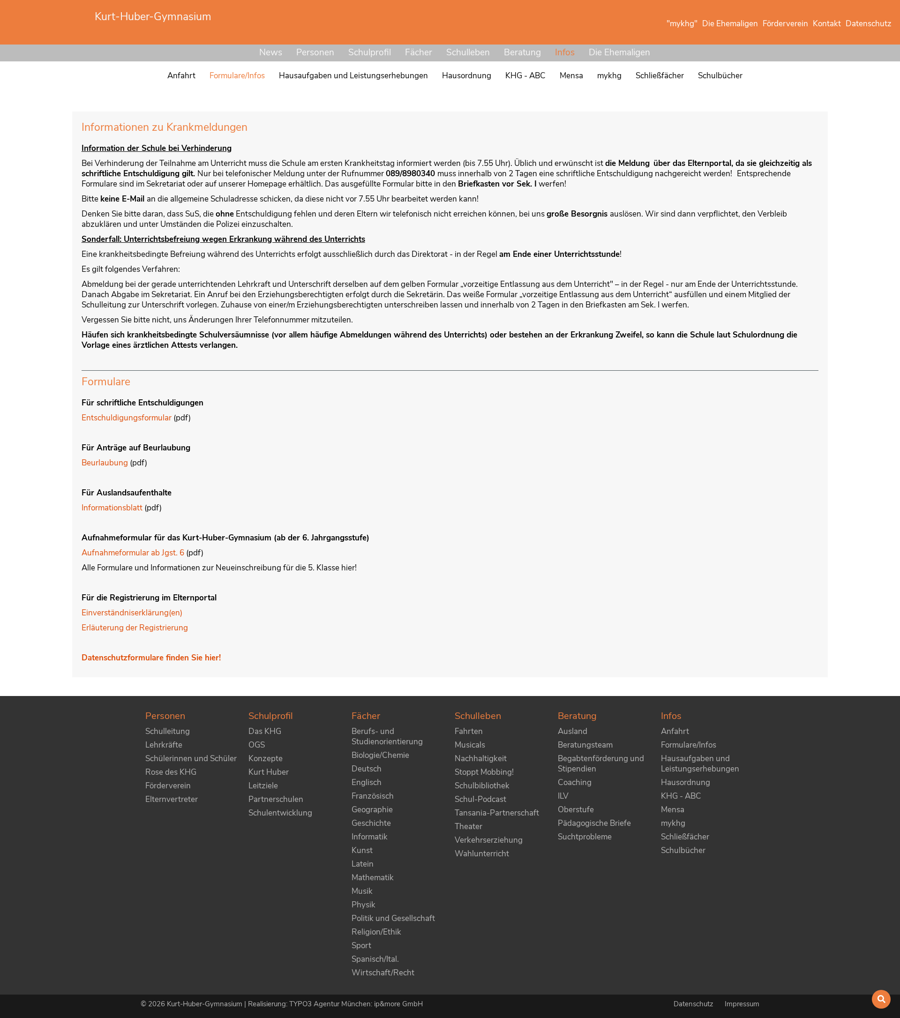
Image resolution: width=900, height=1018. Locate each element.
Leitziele (263, 785)
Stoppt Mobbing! (484, 772)
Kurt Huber (268, 772)
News (270, 52)
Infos (565, 52)
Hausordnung (685, 782)
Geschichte (371, 823)
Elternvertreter (171, 799)
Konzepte (265, 758)
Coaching (575, 782)
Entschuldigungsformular (127, 417)
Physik (363, 904)
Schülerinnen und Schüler (191, 758)
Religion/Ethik (376, 932)
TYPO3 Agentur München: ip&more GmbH (356, 1004)
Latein (363, 864)
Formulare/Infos (688, 745)
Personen (315, 52)
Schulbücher (683, 850)
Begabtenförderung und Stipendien (601, 763)
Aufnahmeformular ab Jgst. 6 (134, 552)
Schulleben (468, 52)
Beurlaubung (105, 462)
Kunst (362, 850)
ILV (563, 796)
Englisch (367, 782)
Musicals (470, 745)
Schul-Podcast (480, 799)
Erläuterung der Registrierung (135, 627)
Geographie (372, 809)
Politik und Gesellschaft (393, 918)
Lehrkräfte (163, 745)
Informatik (370, 836)
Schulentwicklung (280, 813)
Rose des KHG (170, 772)
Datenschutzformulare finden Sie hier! (151, 657)
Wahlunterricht (482, 853)
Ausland (572, 731)
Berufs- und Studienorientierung (387, 736)
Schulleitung (167, 731)
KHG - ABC (681, 796)
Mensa (672, 809)
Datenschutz (694, 1004)
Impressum (742, 1004)
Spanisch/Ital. (375, 959)
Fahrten (469, 731)
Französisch (373, 796)
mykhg (673, 823)
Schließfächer (685, 836)
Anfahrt (675, 731)
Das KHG (264, 731)
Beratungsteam (585, 745)
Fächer (418, 52)
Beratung (522, 52)
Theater (468, 826)
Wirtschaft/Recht (383, 972)
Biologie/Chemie (380, 755)
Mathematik (373, 877)
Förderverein (168, 785)
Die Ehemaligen (619, 52)
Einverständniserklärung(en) (132, 612)
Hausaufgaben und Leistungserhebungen (700, 763)
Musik (362, 891)
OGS (256, 745)
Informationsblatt (112, 507)
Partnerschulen (275, 799)
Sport (361, 945)
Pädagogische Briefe (594, 823)
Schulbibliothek (482, 785)
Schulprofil (369, 52)
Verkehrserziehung (489, 840)
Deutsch (367, 769)
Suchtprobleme (585, 836)
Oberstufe (576, 809)
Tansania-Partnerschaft (497, 813)
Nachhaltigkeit (481, 758)
